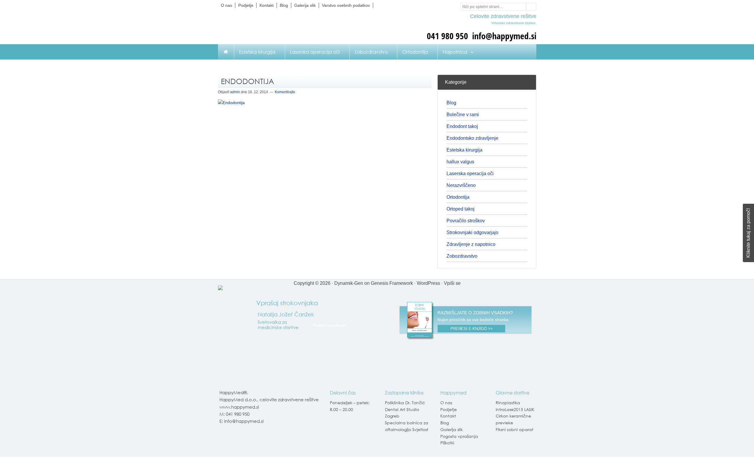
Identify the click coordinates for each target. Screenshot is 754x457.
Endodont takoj (462, 126)
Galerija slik (451, 429)
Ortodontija (458, 197)
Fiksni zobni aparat (514, 429)
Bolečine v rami (463, 114)
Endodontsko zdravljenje (472, 138)
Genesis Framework (392, 283)
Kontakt (448, 416)
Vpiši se (452, 283)
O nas (446, 402)
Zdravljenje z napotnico (471, 244)
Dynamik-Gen (348, 283)
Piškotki (447, 443)
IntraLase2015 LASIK (515, 409)
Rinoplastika (508, 402)
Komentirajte (285, 92)
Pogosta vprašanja (459, 436)
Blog (451, 102)
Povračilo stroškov (466, 220)
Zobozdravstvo (462, 256)
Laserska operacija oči (470, 173)
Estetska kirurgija (464, 149)
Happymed (277, 27)
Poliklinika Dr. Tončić (405, 402)
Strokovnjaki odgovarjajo (472, 232)
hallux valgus (460, 161)
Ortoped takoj (460, 208)
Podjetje (448, 409)
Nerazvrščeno (461, 185)
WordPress (428, 283)
